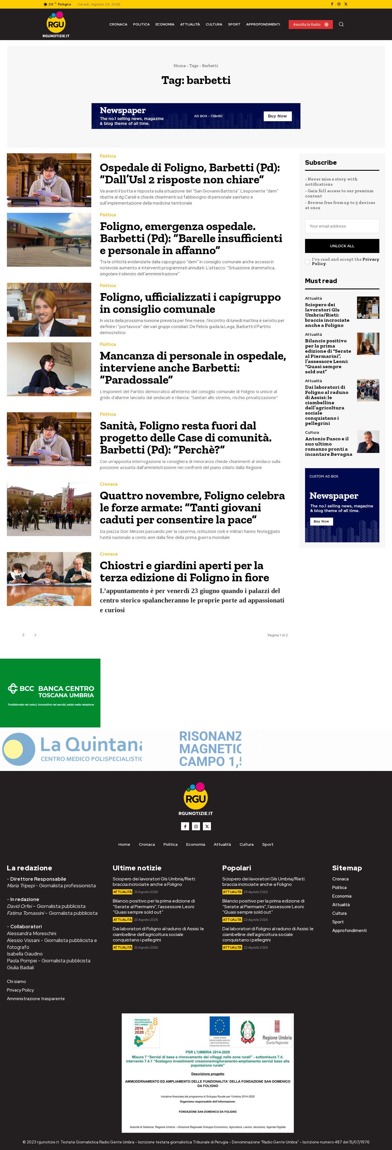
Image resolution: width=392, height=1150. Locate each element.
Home (180, 65)
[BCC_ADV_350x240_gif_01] (50, 726)
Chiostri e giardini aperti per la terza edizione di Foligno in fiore (184, 571)
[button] (341, 24)
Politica (108, 156)
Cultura (312, 432)
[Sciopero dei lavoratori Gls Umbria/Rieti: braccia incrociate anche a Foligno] (368, 308)
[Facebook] (332, 4)
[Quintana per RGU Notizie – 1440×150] (196, 768)
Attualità (313, 298)
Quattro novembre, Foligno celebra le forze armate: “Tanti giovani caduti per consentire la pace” (192, 507)
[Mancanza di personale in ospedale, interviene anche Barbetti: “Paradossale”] (49, 369)
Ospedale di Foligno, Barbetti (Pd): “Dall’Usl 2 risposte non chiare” (190, 173)
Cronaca (109, 484)
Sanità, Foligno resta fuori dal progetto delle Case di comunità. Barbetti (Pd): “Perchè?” (186, 437)
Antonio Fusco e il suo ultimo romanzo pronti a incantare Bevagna (328, 446)
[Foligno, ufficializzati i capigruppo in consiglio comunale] (49, 310)
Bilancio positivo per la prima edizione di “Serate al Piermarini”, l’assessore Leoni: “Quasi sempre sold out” (328, 356)
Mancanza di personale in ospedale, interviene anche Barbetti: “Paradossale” (193, 367)
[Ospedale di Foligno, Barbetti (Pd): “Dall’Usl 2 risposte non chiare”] (49, 180)
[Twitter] (345, 4)
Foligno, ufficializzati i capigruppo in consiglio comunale (190, 302)
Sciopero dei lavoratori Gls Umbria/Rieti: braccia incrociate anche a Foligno (327, 314)
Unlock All (342, 246)
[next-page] (35, 635)
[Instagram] (338, 4)
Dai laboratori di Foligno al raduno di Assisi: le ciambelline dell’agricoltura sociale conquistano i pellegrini (326, 405)
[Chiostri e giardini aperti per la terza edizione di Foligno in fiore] (49, 579)
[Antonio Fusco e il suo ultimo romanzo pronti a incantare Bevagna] (368, 442)
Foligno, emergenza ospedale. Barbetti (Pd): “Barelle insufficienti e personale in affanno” (191, 238)
